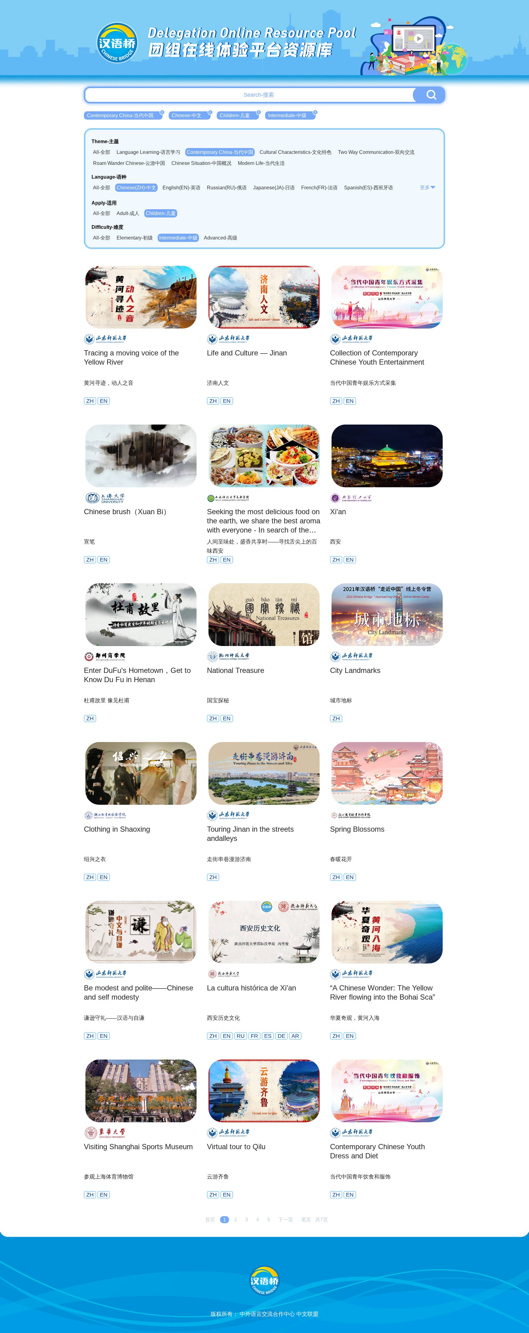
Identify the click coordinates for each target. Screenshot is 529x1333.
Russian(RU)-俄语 (227, 187)
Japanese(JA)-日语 (274, 187)
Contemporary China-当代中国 (125, 114)
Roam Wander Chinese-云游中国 (129, 163)
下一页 (285, 1219)
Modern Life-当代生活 (261, 163)
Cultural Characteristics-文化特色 (296, 152)
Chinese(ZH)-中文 (136, 187)
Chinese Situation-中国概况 (201, 163)
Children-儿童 (239, 114)
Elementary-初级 (135, 237)
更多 (425, 187)
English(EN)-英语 (182, 187)
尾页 (306, 1219)
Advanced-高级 (220, 237)
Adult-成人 (128, 213)
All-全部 (101, 152)
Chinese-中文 (191, 114)
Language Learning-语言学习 (148, 152)
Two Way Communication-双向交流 (376, 152)
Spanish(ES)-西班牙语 (368, 187)
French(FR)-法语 (319, 187)
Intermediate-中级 (292, 114)
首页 (210, 1219)
